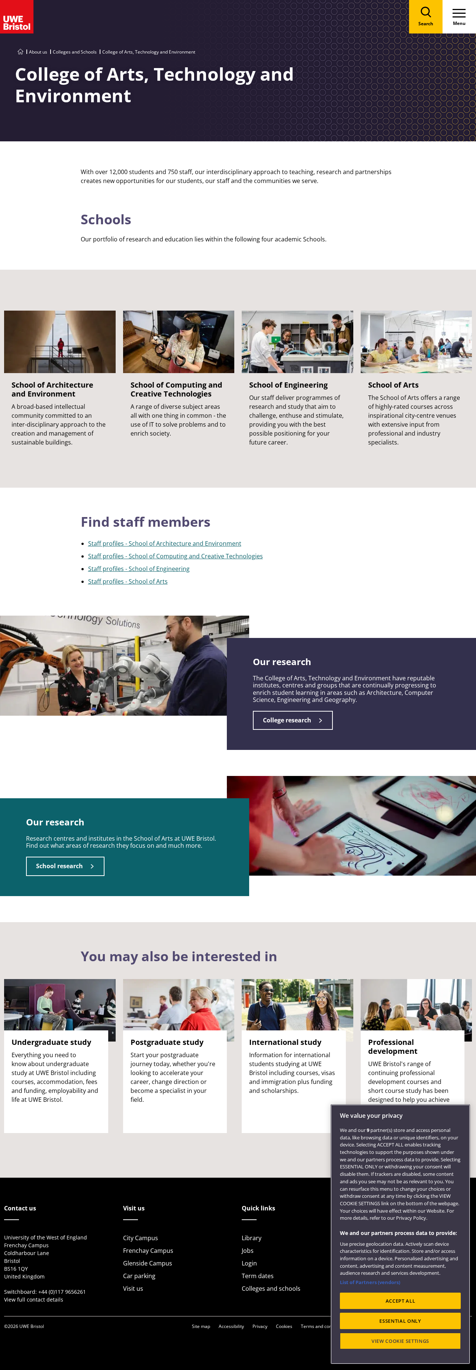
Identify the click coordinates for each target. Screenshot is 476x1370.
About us (38, 52)
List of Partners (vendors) (370, 1282)
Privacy (260, 1326)
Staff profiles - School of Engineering (139, 569)
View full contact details (33, 1299)
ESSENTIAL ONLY (400, 1321)
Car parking (139, 1276)
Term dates (258, 1276)
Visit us (133, 1288)
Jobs (248, 1251)
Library (251, 1238)
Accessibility (231, 1326)
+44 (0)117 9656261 (62, 1291)
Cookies (284, 1326)
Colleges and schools (271, 1288)
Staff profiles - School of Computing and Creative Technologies (175, 556)
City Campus (140, 1238)
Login (249, 1263)
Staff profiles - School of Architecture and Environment (164, 543)
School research (59, 866)
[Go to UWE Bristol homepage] (20, 52)
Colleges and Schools (75, 52)
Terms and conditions (323, 1326)
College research (287, 720)
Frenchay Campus (148, 1251)
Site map (201, 1326)
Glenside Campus (147, 1263)
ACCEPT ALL (400, 1300)
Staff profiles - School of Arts (128, 581)
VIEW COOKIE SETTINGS (400, 1341)
